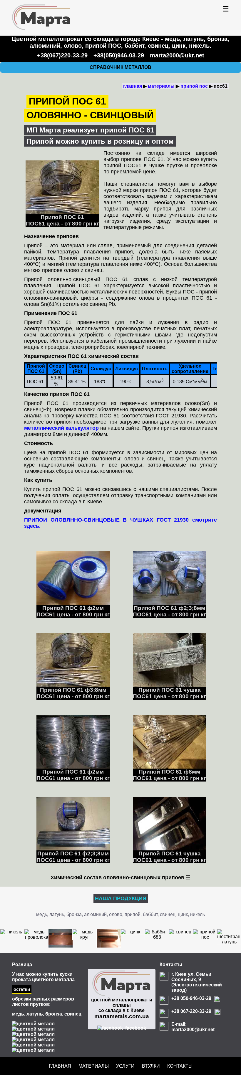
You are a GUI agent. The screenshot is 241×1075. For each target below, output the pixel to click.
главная (132, 86)
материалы (161, 86)
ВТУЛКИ (151, 1066)
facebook (135, 1028)
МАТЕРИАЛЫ (93, 1066)
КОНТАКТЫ (180, 1066)
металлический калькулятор (61, 428)
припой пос (194, 86)
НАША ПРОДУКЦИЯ (120, 898)
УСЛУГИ (125, 1066)
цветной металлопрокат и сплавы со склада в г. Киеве (121, 1008)
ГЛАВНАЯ (60, 1066)
